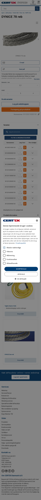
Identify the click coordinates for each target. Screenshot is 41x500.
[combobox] (37, 221)
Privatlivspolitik (21, 243)
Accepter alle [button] (21, 269)
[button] (20, 279)
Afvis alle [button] (21, 274)
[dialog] (20, 250)
